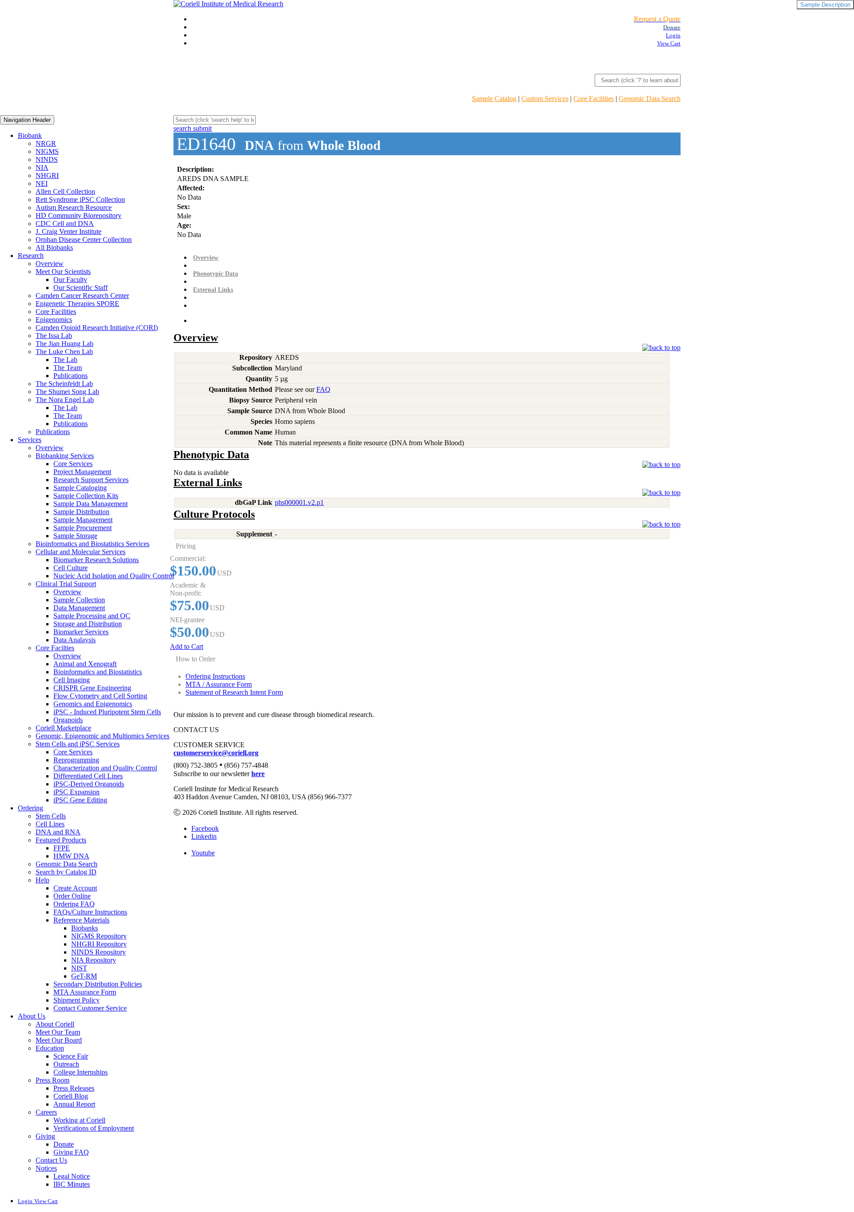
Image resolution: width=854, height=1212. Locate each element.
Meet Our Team (58, 1032)
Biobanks (84, 928)
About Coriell (55, 1024)
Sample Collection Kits (85, 495)
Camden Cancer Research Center (82, 295)
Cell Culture (70, 568)
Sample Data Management (90, 503)
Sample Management (83, 519)
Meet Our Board (59, 1040)
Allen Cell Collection (65, 191)
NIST (79, 968)
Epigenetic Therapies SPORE (77, 303)
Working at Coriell (79, 1120)
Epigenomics (54, 319)
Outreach (66, 1064)
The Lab (65, 359)
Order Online (72, 896)
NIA (42, 167)
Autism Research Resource (74, 207)
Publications (70, 375)
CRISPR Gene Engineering (92, 688)
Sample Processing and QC (91, 616)
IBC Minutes (71, 1184)
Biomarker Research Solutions (96, 560)
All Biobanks (54, 247)
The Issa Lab (54, 335)
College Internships (80, 1072)
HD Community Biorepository (78, 215)
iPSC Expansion (76, 792)
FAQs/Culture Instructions (90, 912)
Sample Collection (79, 600)
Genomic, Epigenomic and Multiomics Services (102, 736)
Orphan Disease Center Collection (84, 239)
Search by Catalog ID (66, 872)
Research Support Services (91, 479)
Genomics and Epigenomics (92, 704)
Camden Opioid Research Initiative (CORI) (97, 327)
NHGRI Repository (99, 944)
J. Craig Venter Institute (68, 231)
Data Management (79, 608)
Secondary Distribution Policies (97, 984)
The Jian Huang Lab (64, 343)
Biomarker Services (81, 632)
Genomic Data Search (650, 98)
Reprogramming (76, 760)
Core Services (73, 463)
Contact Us (51, 1160)
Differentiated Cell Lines (88, 776)
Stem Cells (51, 816)
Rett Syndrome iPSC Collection (80, 199)
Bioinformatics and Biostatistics (97, 672)
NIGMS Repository (99, 936)
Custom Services (544, 98)
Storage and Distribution (87, 624)
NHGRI (47, 175)
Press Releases (73, 1088)
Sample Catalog (494, 98)
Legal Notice (71, 1176)
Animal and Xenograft (85, 664)
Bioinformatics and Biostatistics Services (92, 544)
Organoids (68, 720)
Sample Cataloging (80, 487)
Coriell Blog (70, 1096)
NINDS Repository (98, 952)
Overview (50, 263)
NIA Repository (93, 960)
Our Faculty (70, 279)
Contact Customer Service (90, 1008)
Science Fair (70, 1056)
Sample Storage (75, 536)
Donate (63, 1144)
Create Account (75, 888)
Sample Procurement (82, 528)
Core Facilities (593, 98)
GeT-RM (84, 976)
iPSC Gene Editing (80, 800)
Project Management (82, 471)
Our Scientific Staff (80, 287)
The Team (67, 367)
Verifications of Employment (93, 1128)
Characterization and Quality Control (105, 768)
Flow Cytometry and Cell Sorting (100, 696)
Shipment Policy (76, 1000)
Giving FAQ (71, 1152)
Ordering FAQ (74, 904)
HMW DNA (71, 856)
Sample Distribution (81, 511)
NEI (42, 183)
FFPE (61, 848)
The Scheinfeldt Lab (64, 383)
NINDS (47, 159)
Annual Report (74, 1104)
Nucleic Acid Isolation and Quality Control (113, 576)
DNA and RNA (58, 832)
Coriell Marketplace (63, 728)
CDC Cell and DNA (65, 223)
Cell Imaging (71, 680)
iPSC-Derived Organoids (88, 784)
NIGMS (47, 151)
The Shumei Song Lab (67, 391)
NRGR (46, 143)
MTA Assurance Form (84, 992)
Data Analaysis (74, 640)
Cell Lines (50, 824)
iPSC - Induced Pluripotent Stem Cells (107, 712)
